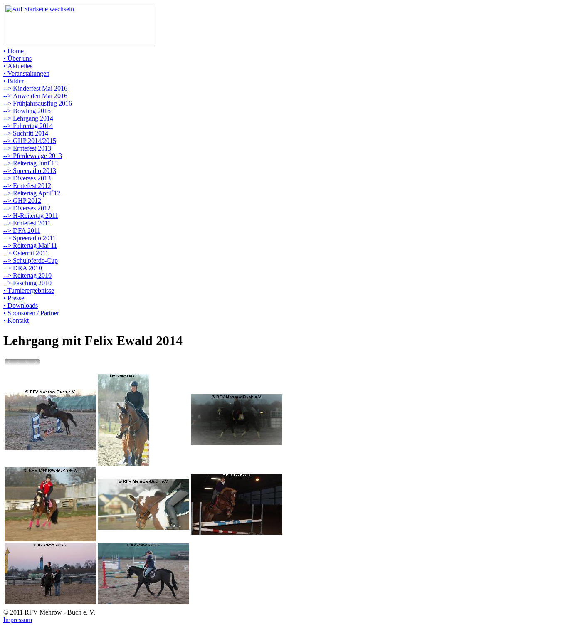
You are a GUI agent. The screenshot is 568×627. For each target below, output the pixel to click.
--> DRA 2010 (22, 268)
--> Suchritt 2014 (25, 133)
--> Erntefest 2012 (27, 185)
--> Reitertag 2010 (27, 275)
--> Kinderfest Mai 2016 (35, 88)
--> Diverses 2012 (27, 208)
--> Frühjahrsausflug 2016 (37, 103)
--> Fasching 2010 (27, 282)
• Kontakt (16, 320)
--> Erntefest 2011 (27, 223)
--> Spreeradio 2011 (29, 238)
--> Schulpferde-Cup (30, 260)
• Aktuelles (17, 65)
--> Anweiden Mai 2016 (35, 95)
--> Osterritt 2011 (26, 253)
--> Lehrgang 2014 (28, 118)
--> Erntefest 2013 (27, 148)
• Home (13, 50)
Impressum (17, 619)
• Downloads (20, 305)
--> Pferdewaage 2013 (32, 155)
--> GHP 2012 (22, 200)
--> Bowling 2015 (27, 110)
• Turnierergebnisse (28, 290)
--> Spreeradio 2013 (29, 170)
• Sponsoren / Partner (31, 312)
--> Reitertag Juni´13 (30, 163)
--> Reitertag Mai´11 (30, 245)
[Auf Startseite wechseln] (80, 43)
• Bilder (13, 80)
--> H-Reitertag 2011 (30, 215)
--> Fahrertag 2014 (28, 125)
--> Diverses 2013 (27, 178)
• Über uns (17, 58)
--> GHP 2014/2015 (29, 140)
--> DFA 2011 (21, 230)
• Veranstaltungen (26, 73)
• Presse (13, 297)
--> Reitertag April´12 (31, 193)
